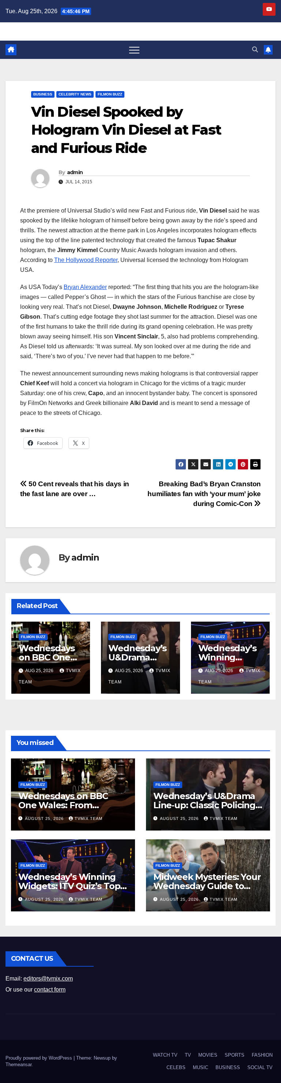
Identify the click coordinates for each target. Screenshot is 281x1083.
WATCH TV (165, 1055)
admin (75, 172)
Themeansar (18, 1064)
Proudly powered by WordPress (39, 1058)
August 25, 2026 (45, 818)
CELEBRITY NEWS (75, 94)
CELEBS (176, 1067)
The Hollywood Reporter (85, 260)
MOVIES (207, 1055)
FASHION (262, 1055)
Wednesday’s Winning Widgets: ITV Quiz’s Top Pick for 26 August (69, 886)
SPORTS (234, 1055)
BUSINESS (42, 94)
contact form (49, 989)
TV (188, 1055)
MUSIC (200, 1067)
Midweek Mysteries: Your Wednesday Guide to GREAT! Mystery (207, 886)
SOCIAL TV (260, 1067)
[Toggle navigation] (134, 50)
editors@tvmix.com (48, 978)
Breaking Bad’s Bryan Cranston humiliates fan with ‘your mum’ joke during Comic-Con (204, 493)
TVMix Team (88, 818)
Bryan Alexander (85, 287)
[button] (255, 49)
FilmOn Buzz (110, 94)
